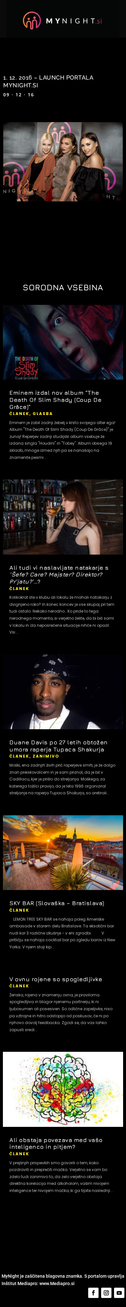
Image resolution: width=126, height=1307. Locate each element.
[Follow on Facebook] (93, 1293)
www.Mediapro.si (57, 1283)
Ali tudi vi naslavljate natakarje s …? (59, 574)
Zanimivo (46, 756)
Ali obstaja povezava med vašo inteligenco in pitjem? (56, 1143)
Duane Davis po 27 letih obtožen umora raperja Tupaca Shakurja (58, 746)
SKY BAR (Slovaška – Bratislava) (56, 903)
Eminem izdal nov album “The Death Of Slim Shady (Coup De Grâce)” (55, 399)
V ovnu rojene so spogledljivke (55, 979)
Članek (19, 413)
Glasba (43, 413)
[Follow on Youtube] (119, 1293)
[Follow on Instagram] (106, 1293)
